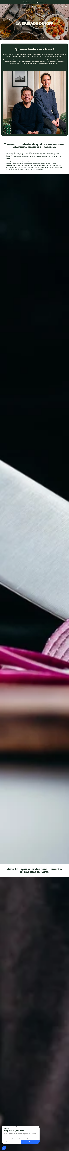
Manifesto (12, 20)
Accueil (3, 20)
